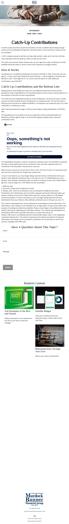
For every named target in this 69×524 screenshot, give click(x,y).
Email (5, 241)
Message (6, 252)
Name (5, 231)
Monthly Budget (43, 311)
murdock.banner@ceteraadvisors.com (34, 511)
